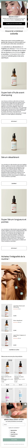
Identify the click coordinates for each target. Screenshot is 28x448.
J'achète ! (14, 183)
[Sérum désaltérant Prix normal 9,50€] (19, 279)
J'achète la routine (14, 350)
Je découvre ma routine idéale (14, 23)
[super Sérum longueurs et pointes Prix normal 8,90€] (21, 293)
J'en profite (14, 440)
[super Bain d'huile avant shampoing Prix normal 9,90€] (16, 287)
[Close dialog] (25, 404)
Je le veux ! (14, 121)
